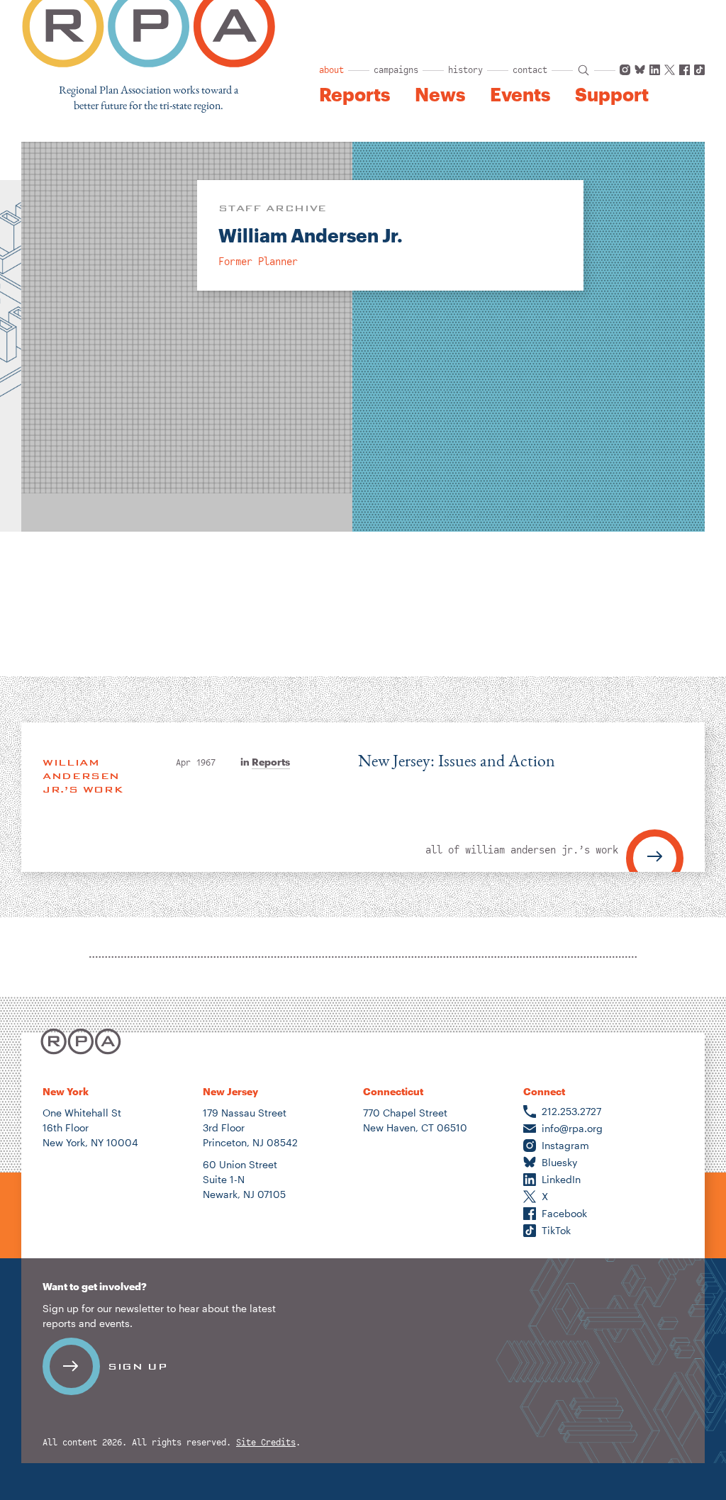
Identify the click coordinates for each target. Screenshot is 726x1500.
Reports (354, 94)
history (465, 70)
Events (520, 94)
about (331, 70)
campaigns (396, 70)
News (440, 94)
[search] (583, 70)
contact (530, 70)
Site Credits (266, 1443)
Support (612, 94)
